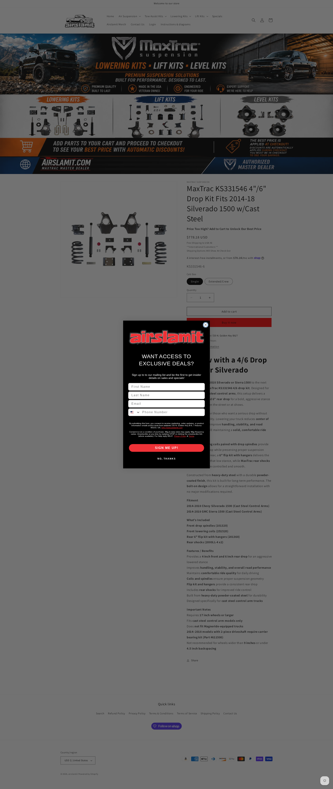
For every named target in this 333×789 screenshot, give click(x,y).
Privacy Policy (180, 436)
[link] (166, 337)
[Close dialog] (205, 325)
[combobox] (134, 412)
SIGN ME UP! (166, 447)
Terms (191, 436)
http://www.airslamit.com (171, 428)
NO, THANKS (166, 458)
